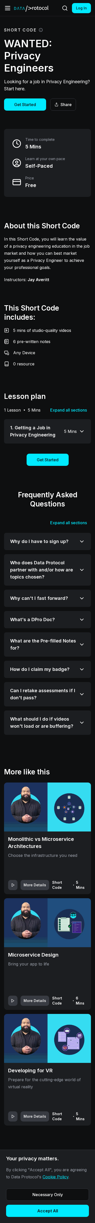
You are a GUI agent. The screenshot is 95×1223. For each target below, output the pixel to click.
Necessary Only (47, 1194)
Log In (81, 8)
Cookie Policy (55, 1176)
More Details (35, 885)
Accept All (47, 1210)
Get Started (25, 104)
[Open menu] (7, 8)
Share (66, 104)
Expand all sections (68, 410)
